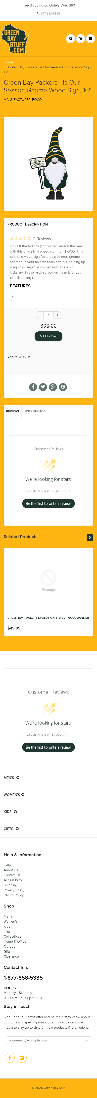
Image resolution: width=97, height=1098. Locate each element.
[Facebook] (10, 1058)
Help (7, 865)
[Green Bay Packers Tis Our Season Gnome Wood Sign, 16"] (48, 163)
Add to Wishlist (18, 357)
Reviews (12, 411)
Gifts (7, 951)
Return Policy (14, 895)
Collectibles (12, 936)
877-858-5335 (50, 13)
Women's (10, 921)
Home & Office (15, 941)
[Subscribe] (87, 1040)
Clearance (11, 956)
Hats (7, 931)
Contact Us (12, 875)
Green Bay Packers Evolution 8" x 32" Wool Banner (48, 617)
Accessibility (13, 880)
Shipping (10, 885)
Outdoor (10, 946)
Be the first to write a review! (48, 503)
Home (8, 62)
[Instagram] (22, 1058)
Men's (8, 916)
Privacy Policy (14, 890)
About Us (11, 870)
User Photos (35, 411)
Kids (7, 926)
